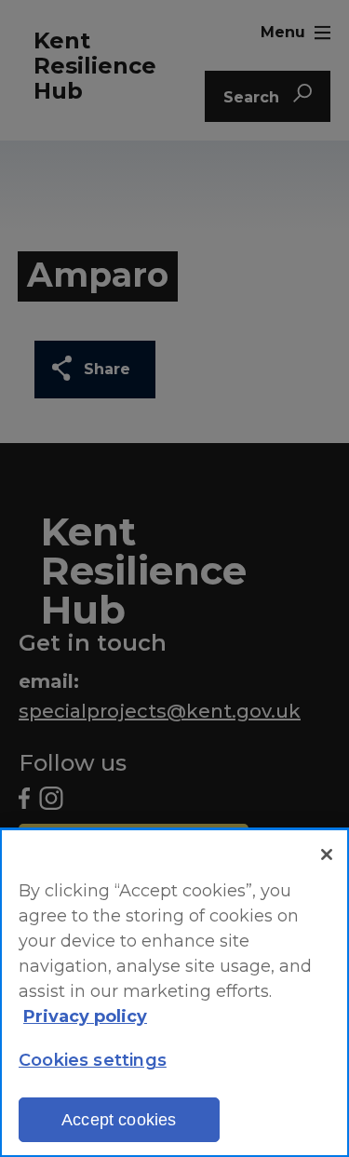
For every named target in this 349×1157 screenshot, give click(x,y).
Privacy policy (85, 1016)
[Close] (326, 854)
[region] (174, 992)
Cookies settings (93, 1060)
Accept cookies (119, 1119)
